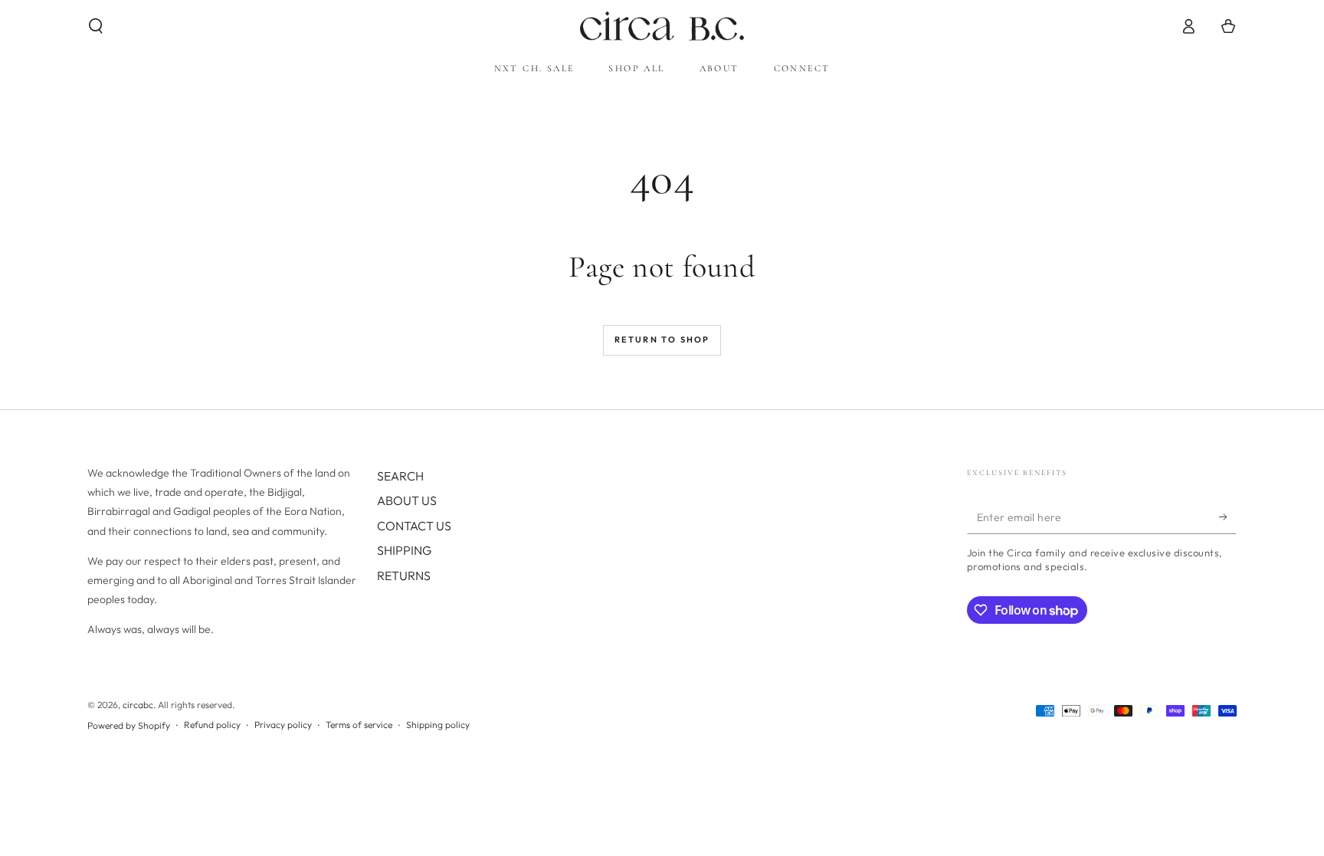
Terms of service (359, 724)
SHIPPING (404, 550)
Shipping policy (438, 724)
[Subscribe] (1228, 516)
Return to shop (662, 339)
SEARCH (400, 476)
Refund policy (212, 724)
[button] (96, 26)
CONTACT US (414, 525)
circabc (138, 704)
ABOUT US (407, 500)
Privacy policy (283, 724)
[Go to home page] (662, 26)
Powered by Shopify (128, 725)
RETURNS (404, 575)
